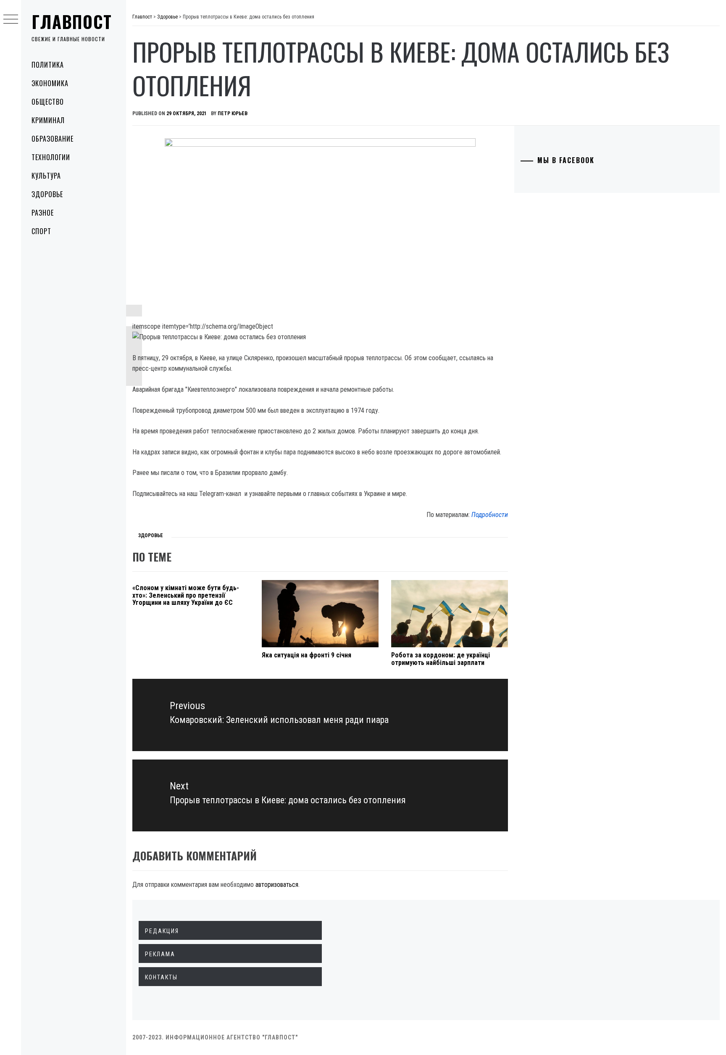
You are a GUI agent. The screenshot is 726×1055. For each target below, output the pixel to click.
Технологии (51, 157)
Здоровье (47, 194)
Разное (43, 213)
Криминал (48, 120)
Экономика (50, 83)
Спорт (41, 231)
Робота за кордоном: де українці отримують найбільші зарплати (440, 659)
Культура (46, 176)
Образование (53, 139)
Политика (48, 65)
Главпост (72, 21)
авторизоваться (276, 885)
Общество (48, 102)
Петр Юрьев (232, 113)
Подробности (489, 515)
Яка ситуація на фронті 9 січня (306, 655)
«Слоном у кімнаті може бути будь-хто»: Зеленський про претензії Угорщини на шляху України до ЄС (185, 595)
